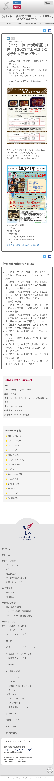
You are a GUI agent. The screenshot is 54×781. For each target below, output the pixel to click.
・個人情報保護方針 (13, 607)
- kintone (11, 681)
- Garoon (11, 690)
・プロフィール (11, 565)
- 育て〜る (11, 694)
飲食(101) (11, 469)
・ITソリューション (13, 677)
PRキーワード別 (13, 430)
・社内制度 (9, 596)
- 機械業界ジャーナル (16, 658)
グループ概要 (10, 561)
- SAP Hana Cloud (15, 698)
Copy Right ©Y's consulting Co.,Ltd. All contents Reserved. (27, 778)
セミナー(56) (12, 493)
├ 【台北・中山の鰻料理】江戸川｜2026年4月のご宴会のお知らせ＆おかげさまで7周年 (27, 275)
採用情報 (8, 588)
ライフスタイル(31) (15, 445)
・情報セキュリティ (13, 720)
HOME (9, 23)
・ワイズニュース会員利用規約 (18, 615)
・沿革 (7, 569)
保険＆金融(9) (13, 455)
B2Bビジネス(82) (14, 436)
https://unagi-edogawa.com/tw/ (19, 389)
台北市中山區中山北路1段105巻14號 (23, 245)
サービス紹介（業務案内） (27, 23)
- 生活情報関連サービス (18, 707)
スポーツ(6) (12, 450)
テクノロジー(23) (14, 441)
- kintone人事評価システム (19, 686)
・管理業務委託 (11, 733)
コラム (7, 555)
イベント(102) (13, 484)
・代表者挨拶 (10, 573)
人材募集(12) (12, 498)
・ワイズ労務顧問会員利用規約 (18, 611)
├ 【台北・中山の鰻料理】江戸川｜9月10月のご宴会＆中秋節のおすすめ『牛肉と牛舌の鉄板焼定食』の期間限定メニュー (26, 318)
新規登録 (16, 7)
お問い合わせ (10, 602)
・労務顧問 (9, 664)
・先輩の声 (9, 592)
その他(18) (11, 488)
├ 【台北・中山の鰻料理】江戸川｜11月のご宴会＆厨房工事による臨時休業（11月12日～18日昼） (26, 308)
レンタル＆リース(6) (15, 460)
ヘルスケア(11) (13, 479)
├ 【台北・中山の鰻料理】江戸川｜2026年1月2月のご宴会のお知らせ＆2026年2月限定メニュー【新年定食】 (27, 285)
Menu (47, 3)
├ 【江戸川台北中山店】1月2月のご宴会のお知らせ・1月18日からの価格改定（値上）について (26, 347)
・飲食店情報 (10, 726)
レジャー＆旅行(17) (15, 464)
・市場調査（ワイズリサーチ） (18, 653)
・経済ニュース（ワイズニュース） (20, 647)
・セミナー (9, 640)
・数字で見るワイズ (13, 582)
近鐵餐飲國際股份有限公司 (18, 380)
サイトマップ (10, 621)
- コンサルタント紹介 (16, 634)
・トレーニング (11, 713)
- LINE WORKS (13, 703)
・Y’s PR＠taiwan (12, 671)
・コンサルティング (13, 630)
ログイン (16, 3)
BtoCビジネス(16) (14, 474)
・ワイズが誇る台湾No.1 (15, 578)
